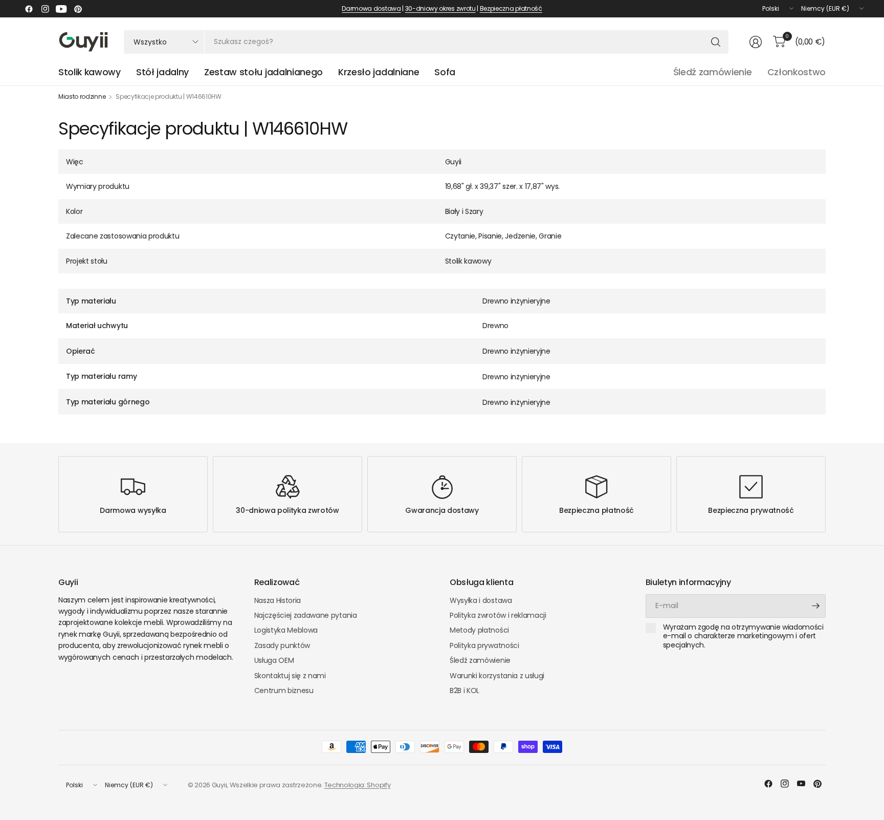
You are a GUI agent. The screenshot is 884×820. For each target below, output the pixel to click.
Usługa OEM (274, 660)
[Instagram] (45, 9)
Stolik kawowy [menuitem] (89, 72)
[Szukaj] (715, 42)
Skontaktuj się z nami (290, 676)
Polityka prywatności (484, 645)
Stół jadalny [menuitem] (162, 72)
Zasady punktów (282, 645)
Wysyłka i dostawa (481, 600)
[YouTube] (61, 9)
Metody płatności (479, 630)
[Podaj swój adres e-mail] (815, 606)
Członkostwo (796, 72)
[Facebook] (28, 9)
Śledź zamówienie (712, 72)
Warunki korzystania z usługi (497, 676)
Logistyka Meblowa (286, 630)
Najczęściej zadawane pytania (305, 615)
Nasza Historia (277, 600)
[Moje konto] (755, 42)
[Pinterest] (78, 9)
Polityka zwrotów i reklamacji (498, 615)
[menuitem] (444, 72)
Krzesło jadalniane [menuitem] (378, 72)
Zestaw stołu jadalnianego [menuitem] (263, 72)
